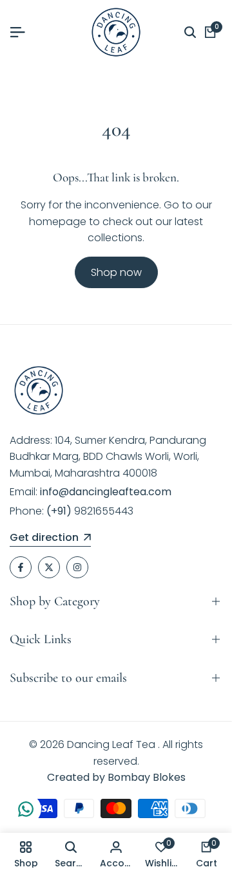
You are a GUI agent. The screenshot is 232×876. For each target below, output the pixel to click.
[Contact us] (25, 809)
